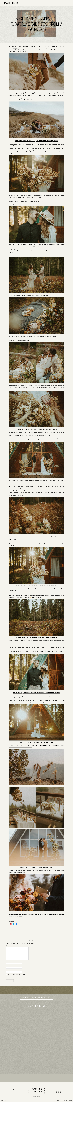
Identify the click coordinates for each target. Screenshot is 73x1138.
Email (7, 966)
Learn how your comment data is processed (31, 984)
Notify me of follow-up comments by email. (16, 974)
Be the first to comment (30, 935)
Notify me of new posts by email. (14, 977)
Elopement (36, 38)
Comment (8, 945)
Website (7, 970)
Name (7, 962)
